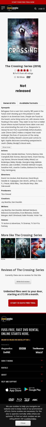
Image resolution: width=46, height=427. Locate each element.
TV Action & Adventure (10, 223)
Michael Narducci (30, 210)
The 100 (18, 259)
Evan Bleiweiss (26, 213)
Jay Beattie (6, 202)
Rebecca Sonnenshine (10, 213)
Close (23, 423)
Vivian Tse (38, 215)
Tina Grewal (6, 194)
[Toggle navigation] (4, 8)
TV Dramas (25, 223)
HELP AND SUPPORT (9, 381)
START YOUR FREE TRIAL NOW (23, 2)
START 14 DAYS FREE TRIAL (23, 303)
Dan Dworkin (17, 202)
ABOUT (4, 374)
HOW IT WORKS (7, 360)
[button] (34, 8)
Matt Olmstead (15, 215)
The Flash (34, 259)
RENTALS (4, 367)
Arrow (3, 259)
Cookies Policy (30, 419)
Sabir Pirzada (27, 215)
